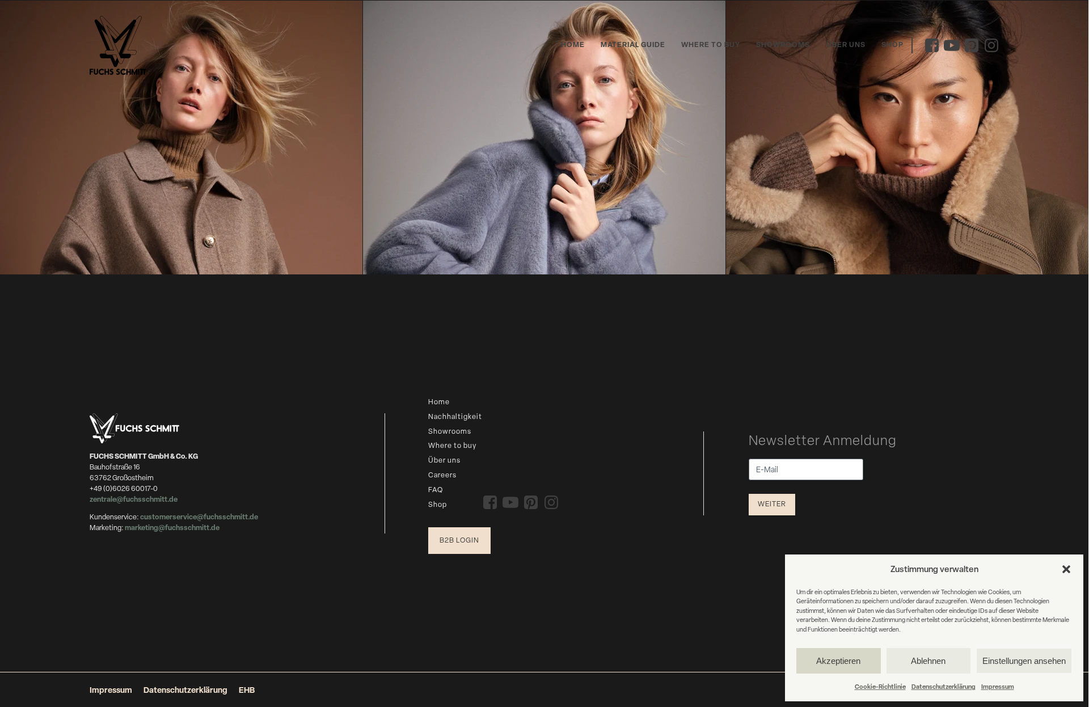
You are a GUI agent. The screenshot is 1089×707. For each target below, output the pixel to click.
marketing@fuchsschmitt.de (172, 527)
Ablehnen (928, 661)
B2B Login (459, 540)
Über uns (846, 44)
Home (573, 44)
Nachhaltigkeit (455, 416)
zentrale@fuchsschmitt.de (134, 499)
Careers (442, 475)
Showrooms (783, 44)
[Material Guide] (544, 137)
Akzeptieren (838, 661)
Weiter (772, 504)
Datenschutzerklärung (943, 686)
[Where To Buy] (181, 137)
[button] (1066, 569)
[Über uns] (907, 137)
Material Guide (633, 44)
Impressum (997, 686)
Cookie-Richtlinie (880, 686)
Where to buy (710, 44)
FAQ (435, 489)
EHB (247, 689)
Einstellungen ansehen (1024, 661)
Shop (892, 44)
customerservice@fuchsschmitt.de (199, 517)
